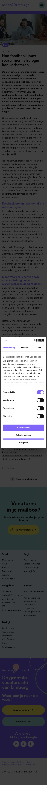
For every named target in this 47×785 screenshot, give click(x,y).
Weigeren (23, 443)
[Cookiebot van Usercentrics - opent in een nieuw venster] (33, 340)
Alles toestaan (23, 427)
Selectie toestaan (23, 435)
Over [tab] (39, 348)
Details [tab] (24, 348)
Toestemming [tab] (9, 348)
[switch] (40, 400)
